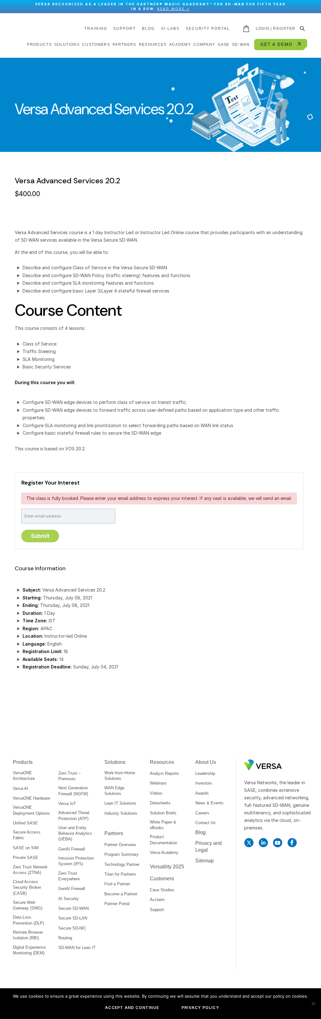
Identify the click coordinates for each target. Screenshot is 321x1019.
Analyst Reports (164, 773)
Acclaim (157, 899)
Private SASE (25, 857)
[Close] (313, 6)
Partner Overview (120, 844)
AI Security (68, 898)
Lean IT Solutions (120, 803)
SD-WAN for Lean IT (77, 947)
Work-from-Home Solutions (119, 775)
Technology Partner (121, 864)
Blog (148, 28)
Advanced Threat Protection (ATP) (73, 815)
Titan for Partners (120, 874)
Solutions (114, 762)
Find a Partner (117, 884)
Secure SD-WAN (73, 908)
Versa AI (20, 788)
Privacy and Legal (208, 846)
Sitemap (204, 860)
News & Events (209, 803)
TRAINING (95, 28)
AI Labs (170, 28)
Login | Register (275, 28)
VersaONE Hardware (31, 798)
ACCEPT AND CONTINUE (132, 1007)
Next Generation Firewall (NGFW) (73, 791)
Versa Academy (164, 852)
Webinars (158, 783)
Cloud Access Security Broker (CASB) (27, 887)
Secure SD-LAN (72, 918)
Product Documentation (163, 839)
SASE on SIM (26, 847)
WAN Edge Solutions (114, 791)
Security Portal (208, 28)
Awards (202, 793)
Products (23, 762)
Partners (113, 833)
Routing (65, 938)
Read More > (173, 9)
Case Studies (162, 890)
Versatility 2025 (167, 866)
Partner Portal (116, 903)
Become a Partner (120, 894)
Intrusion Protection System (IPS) (76, 861)
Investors (203, 783)
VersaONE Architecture (24, 775)
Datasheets (160, 803)
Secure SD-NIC (72, 928)
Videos (156, 793)
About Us (205, 762)
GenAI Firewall (71, 849)
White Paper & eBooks (163, 825)
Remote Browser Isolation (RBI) (28, 935)
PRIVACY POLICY (200, 1007)
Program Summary (121, 854)
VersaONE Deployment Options (31, 810)
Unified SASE (25, 823)
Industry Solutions (120, 813)
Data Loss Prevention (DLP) (28, 920)
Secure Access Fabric (26, 835)
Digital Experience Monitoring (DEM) (29, 950)
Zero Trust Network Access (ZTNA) (30, 870)
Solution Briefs (163, 813)
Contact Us (205, 822)
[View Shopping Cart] (246, 28)
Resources (162, 762)
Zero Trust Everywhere (69, 876)
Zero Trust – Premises (69, 776)
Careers (202, 813)
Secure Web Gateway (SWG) (27, 905)
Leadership (205, 773)
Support (124, 28)
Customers (162, 878)
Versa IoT (67, 803)
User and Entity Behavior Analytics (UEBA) (75, 833)
